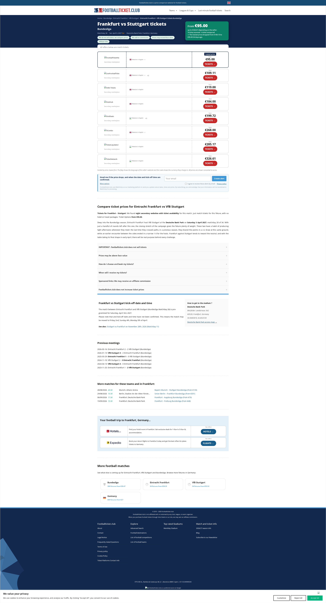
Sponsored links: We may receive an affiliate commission (125, 281)
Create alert (219, 178)
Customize (281, 598)
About (99, 528)
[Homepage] (166, 8)
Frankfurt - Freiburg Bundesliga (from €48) (173, 401)
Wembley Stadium (171, 528)
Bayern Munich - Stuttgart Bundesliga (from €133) (176, 390)
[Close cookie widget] (321, 593)
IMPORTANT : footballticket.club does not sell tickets (122, 247)
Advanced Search (137, 528)
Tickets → (210, 106)
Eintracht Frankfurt (120, 18)
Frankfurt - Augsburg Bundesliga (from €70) (173, 397)
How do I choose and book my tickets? (116, 264)
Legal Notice (102, 537)
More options (104, 184)
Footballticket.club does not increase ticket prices (121, 289)
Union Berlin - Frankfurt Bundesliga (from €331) (175, 393)
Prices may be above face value (113, 255)
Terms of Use (102, 547)
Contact (100, 533)
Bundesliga (108, 18)
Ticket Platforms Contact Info (108, 560)
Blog (197, 533)
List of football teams (138, 542)
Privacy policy (221, 184)
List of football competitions (141, 537)
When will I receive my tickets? (113, 272)
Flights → (208, 443)
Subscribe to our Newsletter (206, 537)
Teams (172, 10)
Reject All (298, 598)
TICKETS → (210, 64)
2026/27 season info (203, 528)
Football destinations (139, 533)
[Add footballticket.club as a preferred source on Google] (163, 588)
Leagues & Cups (186, 10)
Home (99, 18)
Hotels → (208, 431)
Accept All (315, 598)
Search (227, 10)
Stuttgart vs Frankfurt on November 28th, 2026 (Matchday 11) (133, 326)
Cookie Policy (102, 556)
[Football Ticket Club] (117, 9)
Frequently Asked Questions (108, 542)
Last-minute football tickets (210, 10)
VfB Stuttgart (134, 18)
